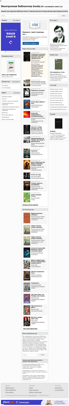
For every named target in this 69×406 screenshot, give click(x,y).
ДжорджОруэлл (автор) (56, 89)
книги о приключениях (8, 119)
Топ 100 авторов (6, 87)
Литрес (31, 387)
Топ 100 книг (5, 85)
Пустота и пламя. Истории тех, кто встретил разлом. (36, 128)
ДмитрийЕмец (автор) (56, 102)
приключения (5, 117)
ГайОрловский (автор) (56, 95)
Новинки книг (5, 11)
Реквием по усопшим (38, 90)
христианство (35, 106)
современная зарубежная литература (9, 109)
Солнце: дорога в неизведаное (36, 184)
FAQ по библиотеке (10, 390)
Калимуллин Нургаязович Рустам (38, 118)
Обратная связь (9, 387)
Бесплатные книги (36, 11)
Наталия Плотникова (36, 131)
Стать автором (9, 392)
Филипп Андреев (35, 186)
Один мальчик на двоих (36, 306)
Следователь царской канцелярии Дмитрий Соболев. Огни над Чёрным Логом (38, 56)
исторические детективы (38, 62)
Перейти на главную (30, 43)
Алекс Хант (34, 320)
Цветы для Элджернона (9, 74)
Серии (55, 11)
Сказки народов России (36, 195)
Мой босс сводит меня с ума (36, 318)
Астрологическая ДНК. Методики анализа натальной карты (38, 249)
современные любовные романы (10, 107)
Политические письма (38, 82)
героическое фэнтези (37, 133)
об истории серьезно (7, 115)
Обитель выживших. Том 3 (37, 272)
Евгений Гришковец (55, 133)
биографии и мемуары (37, 146)
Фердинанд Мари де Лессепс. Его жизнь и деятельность (38, 140)
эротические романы (37, 310)
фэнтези (4, 99)
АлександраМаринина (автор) (58, 109)
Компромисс (35, 283)
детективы (4, 112)
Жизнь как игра (36, 174)
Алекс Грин (34, 265)
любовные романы (7, 96)
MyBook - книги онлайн (35, 392)
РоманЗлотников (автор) (56, 100)
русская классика (36, 85)
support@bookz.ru (32, 395)
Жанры (59, 11)
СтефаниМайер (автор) (56, 91)
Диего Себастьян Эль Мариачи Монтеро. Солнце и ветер (38, 164)
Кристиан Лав (35, 309)
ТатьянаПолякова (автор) (57, 104)
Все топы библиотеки (30, 328)
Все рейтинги (16, 81)
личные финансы (36, 266)
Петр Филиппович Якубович (38, 83)
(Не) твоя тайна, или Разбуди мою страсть (38, 295)
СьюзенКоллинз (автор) (56, 98)
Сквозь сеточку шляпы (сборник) (36, 226)
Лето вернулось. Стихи (57, 72)
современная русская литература (7, 104)
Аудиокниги (13, 11)
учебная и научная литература (10, 101)
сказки (33, 199)
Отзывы (44, 11)
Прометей (34, 151)
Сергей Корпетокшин (36, 105)
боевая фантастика (36, 276)
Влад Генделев (35, 60)
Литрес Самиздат (34, 390)
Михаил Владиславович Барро (37, 144)
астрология (34, 254)
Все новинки (16, 20)
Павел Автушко (35, 152)
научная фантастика (7, 76)
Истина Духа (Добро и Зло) (38, 102)
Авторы (50, 11)
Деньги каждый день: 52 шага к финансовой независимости (38, 261)
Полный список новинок (30, 205)
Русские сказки (35, 198)
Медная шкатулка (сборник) (36, 214)
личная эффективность (37, 178)
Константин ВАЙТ (36, 176)
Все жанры (17, 92)
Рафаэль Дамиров (36, 275)
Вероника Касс (35, 297)
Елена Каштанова (36, 285)
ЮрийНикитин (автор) (56, 93)
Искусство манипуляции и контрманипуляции (37, 115)
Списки (25, 11)
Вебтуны (20, 11)
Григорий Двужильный (37, 92)
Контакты (65, 11)
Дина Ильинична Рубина (37, 216)
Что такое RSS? (59, 390)
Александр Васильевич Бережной (37, 167)
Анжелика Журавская (37, 252)
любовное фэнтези (36, 170)
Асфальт (53, 131)
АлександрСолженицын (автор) (58, 107)
